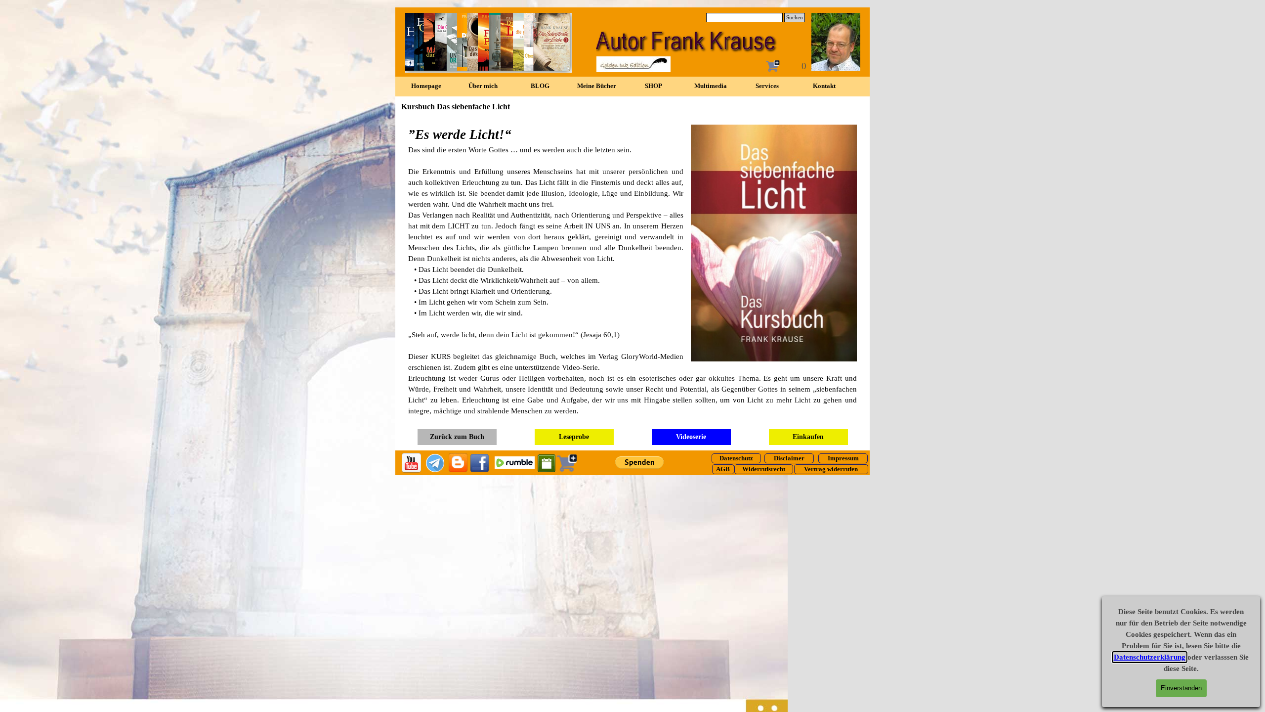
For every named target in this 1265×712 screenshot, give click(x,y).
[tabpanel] (632, 270)
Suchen (794, 17)
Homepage (426, 85)
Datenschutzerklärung (1149, 657)
